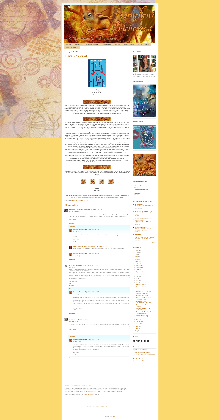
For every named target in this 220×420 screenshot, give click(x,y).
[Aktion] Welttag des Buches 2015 (141, 352)
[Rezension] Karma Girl (141, 287)
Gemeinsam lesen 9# (138, 358)
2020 (136, 257)
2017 (136, 263)
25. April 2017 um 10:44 (93, 229)
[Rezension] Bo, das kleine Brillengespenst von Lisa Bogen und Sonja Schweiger (143, 222)
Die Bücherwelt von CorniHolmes (143, 218)
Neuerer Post (69, 401)
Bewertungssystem (129, 44)
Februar (138, 321)
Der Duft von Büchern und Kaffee (77, 265)
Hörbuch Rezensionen (92, 44)
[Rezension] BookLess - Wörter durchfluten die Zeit (143, 298)
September (139, 271)
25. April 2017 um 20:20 (101, 246)
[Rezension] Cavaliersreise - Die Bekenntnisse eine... (144, 312)
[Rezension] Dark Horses (142, 295)
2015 (136, 328)
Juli (137, 276)
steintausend (137, 186)
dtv (97, 89)
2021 (136, 254)
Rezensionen (78, 44)
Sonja (70, 330)
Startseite (68, 44)
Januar (138, 323)
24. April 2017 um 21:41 (97, 209)
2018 (136, 261)
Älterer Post (125, 401)
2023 (136, 250)
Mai (137, 280)
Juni (137, 278)
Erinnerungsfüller (106, 44)
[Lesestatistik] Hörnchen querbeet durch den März (142, 316)
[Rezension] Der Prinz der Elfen (143, 291)
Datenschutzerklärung (72, 47)
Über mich (117, 44)
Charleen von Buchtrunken (141, 189)
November (138, 267)
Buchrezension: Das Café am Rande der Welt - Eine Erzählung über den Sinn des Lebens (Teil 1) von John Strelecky (144, 237)
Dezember (138, 265)
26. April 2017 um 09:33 (93, 291)
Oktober (138, 269)
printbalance (137, 193)
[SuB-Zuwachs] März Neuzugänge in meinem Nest (143, 302)
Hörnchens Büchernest (79, 229)
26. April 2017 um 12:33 (82, 319)
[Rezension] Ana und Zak (142, 293)
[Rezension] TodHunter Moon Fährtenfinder (143, 309)
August (138, 274)
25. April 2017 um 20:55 (92, 265)
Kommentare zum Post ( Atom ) (100, 406)
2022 (136, 252)
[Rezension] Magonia (141, 284)
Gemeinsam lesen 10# (138, 361)
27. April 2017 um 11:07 (93, 339)
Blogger (113, 416)
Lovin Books (72, 319)
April (137, 282)
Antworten (71, 223)
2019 (136, 259)
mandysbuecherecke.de (141, 227)
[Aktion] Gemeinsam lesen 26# (143, 289)
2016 (136, 326)
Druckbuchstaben (139, 204)
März (137, 319)
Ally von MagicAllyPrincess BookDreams (79, 209)
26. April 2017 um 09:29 (93, 253)
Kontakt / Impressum (143, 44)
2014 (136, 331)
